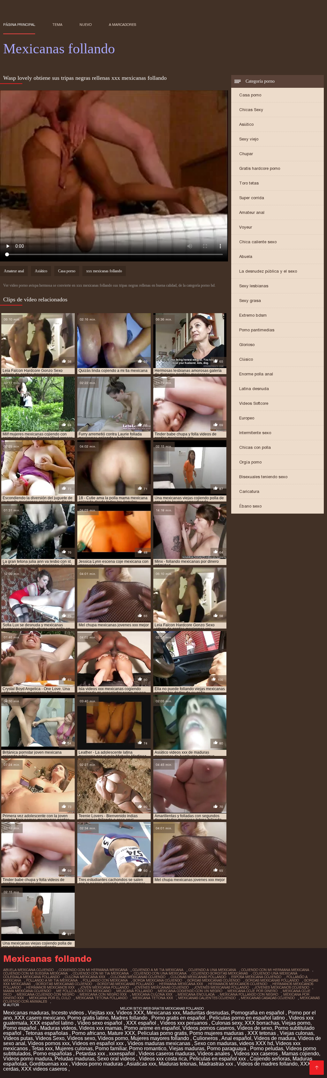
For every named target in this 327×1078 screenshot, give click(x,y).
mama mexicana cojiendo (27, 991)
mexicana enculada (196, 994)
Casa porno (250, 95)
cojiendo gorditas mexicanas (220, 973)
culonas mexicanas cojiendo (137, 977)
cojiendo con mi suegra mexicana (35, 973)
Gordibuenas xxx (49, 1064)
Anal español (236, 1038)
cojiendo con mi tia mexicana (101, 973)
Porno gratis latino (88, 1018)
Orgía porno (250, 462)
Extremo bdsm (253, 315)
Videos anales (214, 1053)
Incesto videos (68, 1012)
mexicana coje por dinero (252, 991)
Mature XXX (121, 1033)
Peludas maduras (75, 1058)
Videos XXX (130, 1012)
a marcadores (122, 24)
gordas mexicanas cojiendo (213, 980)
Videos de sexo (254, 1028)
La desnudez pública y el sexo (268, 271)
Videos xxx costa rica (163, 1058)
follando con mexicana (105, 980)
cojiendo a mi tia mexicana (158, 970)
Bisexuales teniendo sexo (263, 476)
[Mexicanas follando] (316, 1067)
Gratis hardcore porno (259, 168)
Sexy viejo (248, 139)
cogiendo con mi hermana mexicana (93, 970)
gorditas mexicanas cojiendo (64, 984)
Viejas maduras (186, 1048)
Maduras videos (58, 1028)
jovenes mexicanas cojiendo (161, 987)
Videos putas (18, 1038)
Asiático (246, 124)
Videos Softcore (253, 403)
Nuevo (86, 24)
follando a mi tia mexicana (52, 980)
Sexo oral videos (116, 1058)
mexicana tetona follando (101, 998)
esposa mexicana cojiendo (256, 977)
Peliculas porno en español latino (247, 1018)
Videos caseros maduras (167, 1053)
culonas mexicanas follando (198, 977)
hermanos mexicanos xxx (50, 987)
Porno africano (88, 1033)
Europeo (246, 418)
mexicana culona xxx (152, 994)
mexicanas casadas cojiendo (268, 998)
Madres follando (130, 1018)
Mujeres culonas (74, 1048)
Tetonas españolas (47, 1033)
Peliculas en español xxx (218, 1058)
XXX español (141, 1023)
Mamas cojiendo (300, 1053)
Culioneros (206, 1038)
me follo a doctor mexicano (83, 991)
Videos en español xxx (98, 1043)
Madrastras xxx (216, 1064)
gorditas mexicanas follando (125, 984)
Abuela (245, 256)
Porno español (20, 1028)
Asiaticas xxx (141, 1064)
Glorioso (247, 344)
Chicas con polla (255, 447)
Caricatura (249, 491)
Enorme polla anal (256, 374)
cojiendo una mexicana (275, 973)
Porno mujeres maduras (217, 1033)
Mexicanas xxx (163, 1012)
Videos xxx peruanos (184, 1023)
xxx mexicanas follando (104, 271)
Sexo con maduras (215, 1043)
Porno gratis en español (179, 1018)
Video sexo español (100, 1023)
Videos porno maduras (98, 1064)
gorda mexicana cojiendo (157, 980)
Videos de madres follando (267, 1064)
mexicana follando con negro (249, 994)
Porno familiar (110, 1048)
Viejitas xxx (101, 1012)
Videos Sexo (50, 1038)
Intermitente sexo (255, 432)
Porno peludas (266, 1048)
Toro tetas (249, 183)
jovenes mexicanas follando (221, 987)
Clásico (246, 359)
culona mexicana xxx (85, 977)
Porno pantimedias (256, 330)
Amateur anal (251, 212)
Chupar (246, 153)
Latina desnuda (254, 388)
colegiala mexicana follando (31, 977)
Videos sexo (81, 1038)
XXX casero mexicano (39, 1018)
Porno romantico (147, 1048)
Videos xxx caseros (256, 1053)
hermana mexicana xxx (181, 984)
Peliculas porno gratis (162, 1033)
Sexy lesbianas (253, 285)
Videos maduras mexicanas (159, 1043)
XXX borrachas (262, 1023)
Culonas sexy (226, 1023)
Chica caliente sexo (258, 241)
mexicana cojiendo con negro (45, 994)
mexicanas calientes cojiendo (207, 998)
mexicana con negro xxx (103, 994)
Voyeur (245, 227)
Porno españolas (53, 1053)
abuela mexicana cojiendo (28, 970)
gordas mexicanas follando (272, 980)
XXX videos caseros (44, 1069)
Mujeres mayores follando (160, 1038)
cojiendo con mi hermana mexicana (275, 970)
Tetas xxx (42, 1048)
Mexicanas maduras (26, 1012)
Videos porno (113, 1038)
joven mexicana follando (104, 987)
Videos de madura (274, 1038)
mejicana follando (134, 991)
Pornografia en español (258, 1012)
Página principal (19, 24)
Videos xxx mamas (100, 1028)
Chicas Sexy (251, 109)
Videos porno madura (27, 1058)
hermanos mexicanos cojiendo (237, 984)
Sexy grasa (250, 300)
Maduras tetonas (177, 1064)
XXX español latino (52, 1023)
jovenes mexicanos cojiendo (281, 987)
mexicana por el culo (50, 998)
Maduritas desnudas (206, 1012)
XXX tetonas (262, 1033)
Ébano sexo (250, 506)
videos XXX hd (256, 1043)
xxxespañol (122, 1053)
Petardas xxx (91, 1053)
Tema (57, 24)
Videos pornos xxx (49, 1043)
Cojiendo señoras (270, 1058)
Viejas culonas (296, 1033)
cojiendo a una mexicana (212, 970)
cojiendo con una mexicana (160, 973)
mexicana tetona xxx (153, 998)
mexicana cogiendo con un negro (190, 991)
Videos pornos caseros (208, 1028)
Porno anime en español (152, 1028)
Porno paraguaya (227, 1048)
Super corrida (251, 197)
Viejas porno (296, 1023)
